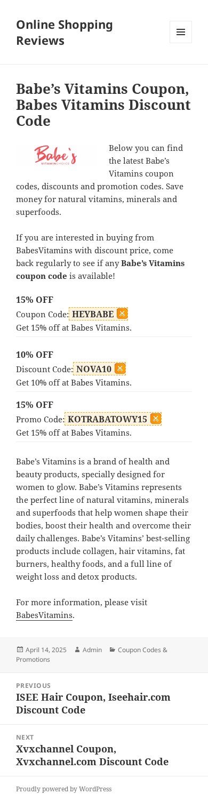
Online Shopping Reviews (64, 32)
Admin (92, 649)
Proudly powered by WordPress (63, 788)
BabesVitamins (44, 614)
